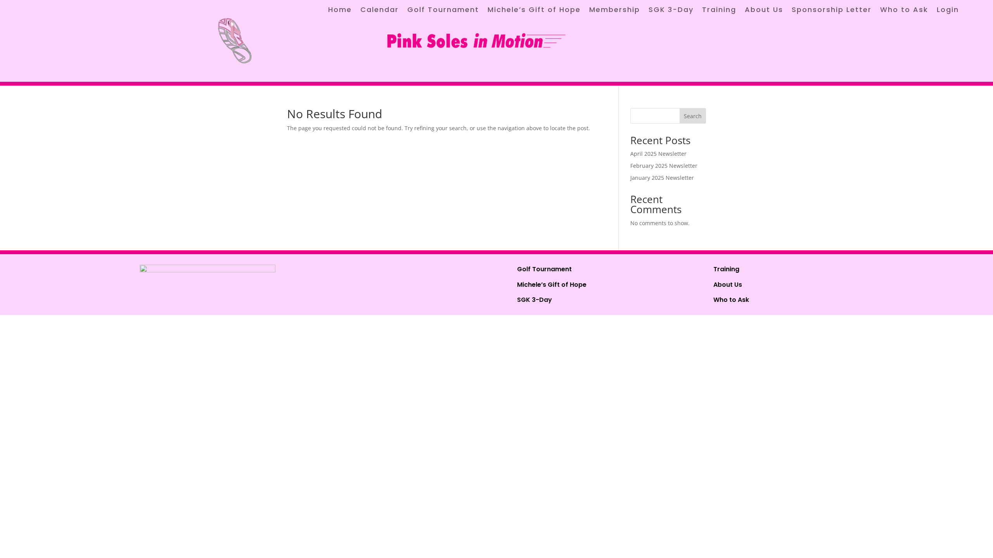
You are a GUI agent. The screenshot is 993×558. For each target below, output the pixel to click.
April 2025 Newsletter (658, 153)
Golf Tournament (443, 10)
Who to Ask (904, 10)
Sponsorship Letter (832, 10)
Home (340, 10)
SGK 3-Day (671, 10)
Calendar (379, 10)
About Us (764, 10)
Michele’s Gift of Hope (534, 10)
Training (719, 10)
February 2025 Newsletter (663, 165)
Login (948, 10)
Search (693, 116)
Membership (614, 10)
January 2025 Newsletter (662, 177)
